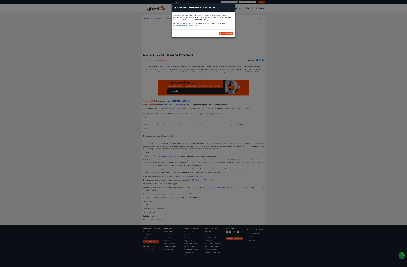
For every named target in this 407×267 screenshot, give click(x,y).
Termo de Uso (192, 25)
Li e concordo (227, 33)
